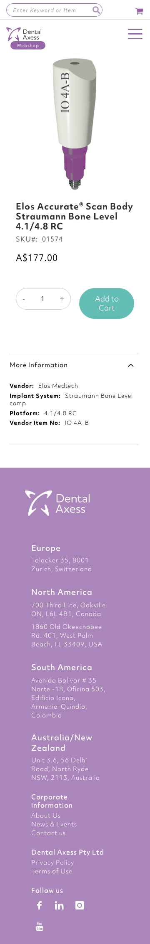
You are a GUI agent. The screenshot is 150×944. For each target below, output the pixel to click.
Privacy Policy (52, 862)
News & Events (54, 824)
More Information (39, 365)
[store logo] (23, 38)
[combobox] (54, 10)
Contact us (48, 833)
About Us (46, 815)
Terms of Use (51, 871)
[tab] (74, 364)
